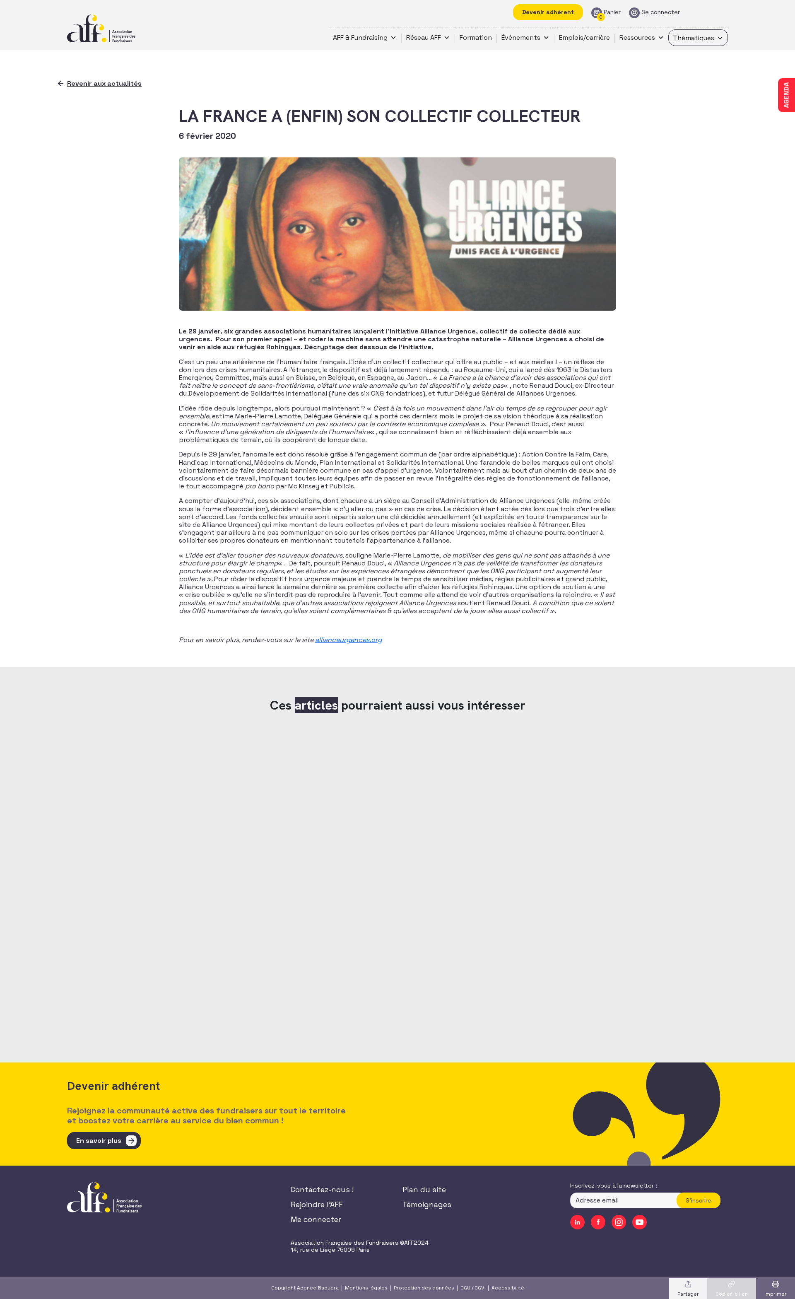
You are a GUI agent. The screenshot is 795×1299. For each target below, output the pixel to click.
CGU (465, 1288)
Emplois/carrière (584, 37)
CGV (479, 1288)
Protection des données (424, 1288)
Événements (520, 37)
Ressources (637, 37)
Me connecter (316, 1219)
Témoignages (426, 1204)
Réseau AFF (423, 37)
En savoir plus (98, 1140)
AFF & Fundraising (360, 37)
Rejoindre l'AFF (317, 1204)
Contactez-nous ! (322, 1189)
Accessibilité (507, 1288)
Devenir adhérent (548, 12)
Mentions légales (366, 1288)
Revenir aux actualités (104, 83)
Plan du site (424, 1189)
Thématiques (693, 38)
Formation (476, 37)
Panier (612, 12)
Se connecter (660, 12)
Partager (688, 1294)
